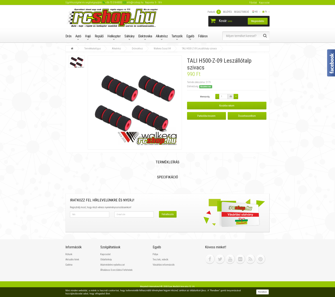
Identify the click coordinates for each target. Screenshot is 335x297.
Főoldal (253, 2)
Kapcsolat (264, 2)
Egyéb (190, 36)
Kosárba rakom (226, 105)
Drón (68, 36)
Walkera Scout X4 (162, 48)
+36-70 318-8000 (113, 2)
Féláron (202, 36)
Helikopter (114, 36)
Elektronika (145, 36)
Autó (78, 36)
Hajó (88, 36)
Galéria (68, 264)
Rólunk (68, 254)
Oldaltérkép (106, 259)
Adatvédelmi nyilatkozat (112, 264)
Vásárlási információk (164, 264)
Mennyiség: (205, 96)
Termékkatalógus (92, 48)
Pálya (155, 254)
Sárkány (129, 36)
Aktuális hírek (72, 259)
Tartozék (177, 36)
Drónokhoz (137, 48)
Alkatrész (162, 36)
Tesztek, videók (160, 259)
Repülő (99, 36)
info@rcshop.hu (134, 2)
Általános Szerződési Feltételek (116, 270)
